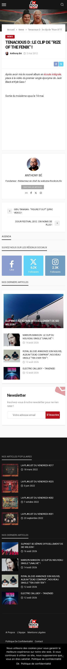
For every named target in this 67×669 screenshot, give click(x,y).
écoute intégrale (52, 74)
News (10, 36)
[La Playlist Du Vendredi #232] (10, 502)
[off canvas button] (4, 4)
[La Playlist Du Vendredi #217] (10, 470)
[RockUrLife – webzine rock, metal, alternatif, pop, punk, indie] (33, 623)
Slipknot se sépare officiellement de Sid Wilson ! (32, 322)
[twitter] (35, 193)
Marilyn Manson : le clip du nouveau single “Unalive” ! (38, 337)
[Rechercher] (62, 5)
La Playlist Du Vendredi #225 (37, 481)
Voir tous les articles (32, 187)
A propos (10, 632)
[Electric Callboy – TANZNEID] (12, 373)
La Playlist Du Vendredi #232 (37, 497)
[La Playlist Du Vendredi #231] (10, 518)
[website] (26, 193)
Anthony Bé (16, 53)
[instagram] (40, 193)
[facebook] (31, 193)
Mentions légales (37, 632)
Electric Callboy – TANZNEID (39, 368)
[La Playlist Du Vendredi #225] (10, 486)
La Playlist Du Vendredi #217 (37, 465)
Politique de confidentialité (19, 641)
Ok (17, 663)
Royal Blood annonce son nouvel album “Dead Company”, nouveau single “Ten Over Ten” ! (42, 354)
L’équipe (21, 632)
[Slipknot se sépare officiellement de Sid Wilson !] (33, 311)
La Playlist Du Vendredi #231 (37, 514)
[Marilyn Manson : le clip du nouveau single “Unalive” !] (12, 340)
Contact (39, 641)
